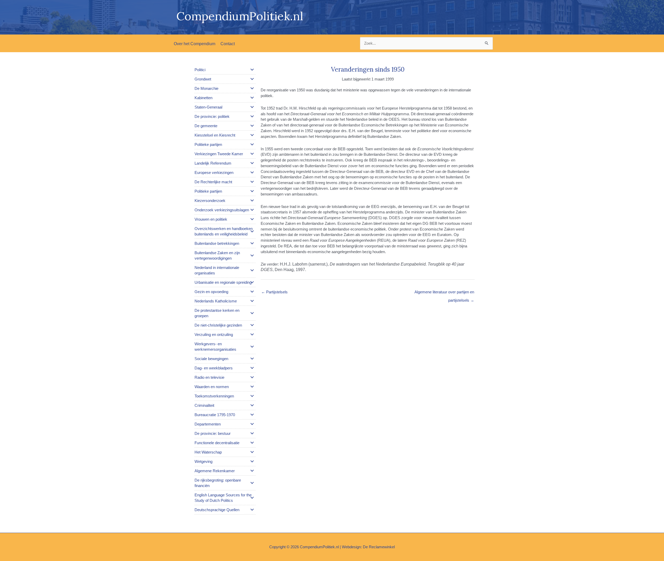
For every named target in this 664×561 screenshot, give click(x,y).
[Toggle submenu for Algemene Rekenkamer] (252, 470)
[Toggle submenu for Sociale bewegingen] (252, 358)
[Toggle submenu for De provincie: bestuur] (252, 433)
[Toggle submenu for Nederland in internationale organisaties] (252, 270)
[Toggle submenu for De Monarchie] (252, 88)
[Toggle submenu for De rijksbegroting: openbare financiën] (252, 483)
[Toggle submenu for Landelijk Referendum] (252, 163)
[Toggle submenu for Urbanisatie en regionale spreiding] (252, 282)
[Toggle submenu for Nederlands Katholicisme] (252, 301)
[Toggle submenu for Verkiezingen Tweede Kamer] (252, 153)
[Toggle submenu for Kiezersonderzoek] (252, 200)
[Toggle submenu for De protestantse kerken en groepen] (252, 313)
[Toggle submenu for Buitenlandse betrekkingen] (252, 243)
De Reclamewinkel (379, 547)
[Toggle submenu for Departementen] (252, 424)
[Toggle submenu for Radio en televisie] (252, 377)
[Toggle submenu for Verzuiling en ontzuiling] (252, 334)
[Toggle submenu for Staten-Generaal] (252, 107)
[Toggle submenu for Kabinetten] (252, 97)
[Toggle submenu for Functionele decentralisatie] (252, 442)
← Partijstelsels (274, 292)
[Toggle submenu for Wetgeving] (252, 461)
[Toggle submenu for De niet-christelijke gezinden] (252, 325)
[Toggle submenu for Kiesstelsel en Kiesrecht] (252, 135)
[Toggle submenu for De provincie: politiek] (252, 116)
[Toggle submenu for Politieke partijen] (252, 144)
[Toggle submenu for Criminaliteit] (252, 405)
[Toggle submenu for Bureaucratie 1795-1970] (252, 414)
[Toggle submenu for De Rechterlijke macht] (252, 181)
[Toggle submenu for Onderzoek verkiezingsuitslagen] (252, 209)
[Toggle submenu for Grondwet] (252, 79)
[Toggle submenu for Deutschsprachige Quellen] (252, 509)
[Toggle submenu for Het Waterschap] (252, 452)
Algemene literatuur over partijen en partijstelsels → (444, 293)
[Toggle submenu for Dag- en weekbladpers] (252, 368)
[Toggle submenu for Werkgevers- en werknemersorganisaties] (252, 346)
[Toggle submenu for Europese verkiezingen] (252, 172)
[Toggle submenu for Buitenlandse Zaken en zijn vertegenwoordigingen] (252, 255)
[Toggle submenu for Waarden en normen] (252, 386)
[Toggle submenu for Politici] (252, 69)
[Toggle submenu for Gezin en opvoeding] (252, 291)
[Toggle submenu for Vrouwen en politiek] (252, 219)
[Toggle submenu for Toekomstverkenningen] (252, 396)
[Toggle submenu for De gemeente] (252, 125)
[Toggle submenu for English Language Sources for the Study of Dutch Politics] (252, 497)
